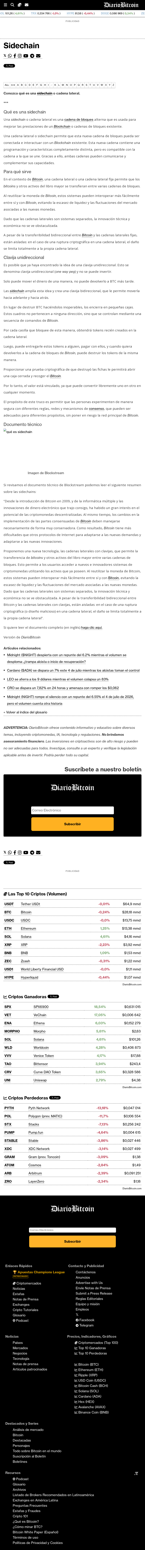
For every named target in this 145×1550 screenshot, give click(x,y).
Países (18, 1342)
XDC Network (39, 1149)
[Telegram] (33, 56)
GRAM (9, 1157)
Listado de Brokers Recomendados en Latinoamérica (53, 1495)
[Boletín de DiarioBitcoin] (39, 56)
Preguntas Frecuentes (30, 1505)
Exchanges (21, 1304)
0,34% (103, 13)
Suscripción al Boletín (29, 1456)
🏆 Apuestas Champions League (39, 1274)
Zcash (25, 961)
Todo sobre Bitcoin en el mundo (37, 1451)
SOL (7, 936)
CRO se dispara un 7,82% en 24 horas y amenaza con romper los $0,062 (63, 688)
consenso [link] (96, 408)
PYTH (9, 1108)
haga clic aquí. (91, 627)
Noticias (19, 1288)
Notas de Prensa (25, 1299)
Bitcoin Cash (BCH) (92, 1386)
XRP (7, 945)
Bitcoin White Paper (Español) (35, 1532)
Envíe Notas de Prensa (93, 1288)
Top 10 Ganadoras (91, 1348)
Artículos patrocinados (30, 1369)
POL (7, 1116)
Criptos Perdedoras (27, 1098)
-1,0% (29, 13)
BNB (7, 953)
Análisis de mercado (28, 1430)
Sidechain (21, 45)
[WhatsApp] (10, 56)
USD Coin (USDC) (91, 1380)
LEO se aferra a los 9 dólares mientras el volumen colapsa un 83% (58, 679)
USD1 (8, 969)
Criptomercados (28, 1283)
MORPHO (12, 1031)
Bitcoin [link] (37, 179)
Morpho (39, 1031)
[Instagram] (20, 56)
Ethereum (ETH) (90, 1370)
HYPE (44, 13)
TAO (7, 1064)
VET (7, 1015)
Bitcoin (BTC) (88, 1364)
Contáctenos (86, 1272)
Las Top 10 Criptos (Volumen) (37, 894)
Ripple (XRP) (87, 1375)
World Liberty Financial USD (42, 969)
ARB (7, 1173)
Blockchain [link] (62, 126)
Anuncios (83, 1277)
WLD (8, 1047)
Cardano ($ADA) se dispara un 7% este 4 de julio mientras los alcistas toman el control (73, 670)
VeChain (40, 1015)
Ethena (39, 1023)
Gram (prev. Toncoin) (44, 1157)
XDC (8, 1149)
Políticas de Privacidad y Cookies (38, 1543)
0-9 (13, 85)
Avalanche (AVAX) (91, 1407)
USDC (9, 920)
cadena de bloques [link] (78, 119)
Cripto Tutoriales (25, 1310)
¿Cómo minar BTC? (27, 1527)
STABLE (11, 1140)
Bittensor (41, 1064)
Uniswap (40, 1080)
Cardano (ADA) (89, 1396)
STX (7, 1124)
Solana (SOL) (88, 1391)
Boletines (20, 1461)
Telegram (86, 1325)
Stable (33, 1140)
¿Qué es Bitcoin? (26, 1521)
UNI (7, 1080)
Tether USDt (30, 904)
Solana (26, 936)
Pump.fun (35, 1132)
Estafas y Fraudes (26, 1511)
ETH (7, 928)
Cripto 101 (20, 1516)
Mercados (20, 1348)
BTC (7, 912)
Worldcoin (41, 1047)
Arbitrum (35, 1173)
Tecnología (21, 1358)
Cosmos (34, 1165)
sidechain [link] (44, 93)
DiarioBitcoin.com (132, 984)
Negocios (20, 1353)
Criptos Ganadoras (27, 996)
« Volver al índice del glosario (25, 712)
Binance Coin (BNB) (93, 1412)
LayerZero (36, 1181)
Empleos (82, 1309)
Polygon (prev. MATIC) (45, 1116)
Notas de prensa (25, 1364)
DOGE (79, 13)
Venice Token (44, 1056)
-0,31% (136, 13)
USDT (9, 904)
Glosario (19, 1315)
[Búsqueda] (14, 5)
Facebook (86, 1320)
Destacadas (22, 1440)
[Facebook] (15, 56)
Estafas (18, 1294)
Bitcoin (26, 912)
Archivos (19, 1489)
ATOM (9, 1165)
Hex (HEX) (85, 1402)
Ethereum (28, 928)
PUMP (9, 1132)
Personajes (21, 1445)
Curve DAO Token (47, 1072)
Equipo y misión (88, 1304)
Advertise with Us (89, 1283)
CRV (7, 1072)
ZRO (8, 1181)
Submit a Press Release (94, 1293)
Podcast (22, 1320)
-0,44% (62, 13)
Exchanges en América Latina (35, 1500)
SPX (7, 1007)
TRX (8, 13)
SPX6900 (41, 1007)
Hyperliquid (29, 977)
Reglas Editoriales (89, 1299)
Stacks (33, 1124)
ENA (8, 1023)
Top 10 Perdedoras (92, 1353)
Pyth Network (39, 1108)
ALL (7, 85)
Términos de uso (25, 1537)
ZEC (118, 13)
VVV (7, 1056)
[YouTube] (26, 56)
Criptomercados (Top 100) (97, 1342)
